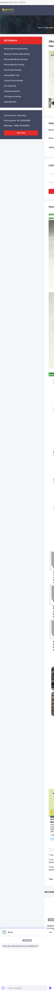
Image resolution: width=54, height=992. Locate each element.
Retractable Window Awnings (16, 59)
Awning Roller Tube (11, 75)
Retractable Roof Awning (14, 65)
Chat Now (21, 133)
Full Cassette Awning (12, 97)
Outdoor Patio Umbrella (13, 81)
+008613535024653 (21, 126)
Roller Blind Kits (10, 102)
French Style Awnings (12, 70)
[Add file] (3, 988)
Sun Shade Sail (10, 86)
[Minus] (50, 932)
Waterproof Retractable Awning (17, 54)
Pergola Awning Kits (12, 91)
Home (40, 28)
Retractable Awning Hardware (16, 49)
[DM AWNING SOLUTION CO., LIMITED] (8, 10)
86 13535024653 (24, 121)
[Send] (50, 988)
